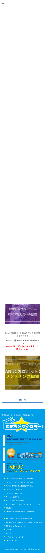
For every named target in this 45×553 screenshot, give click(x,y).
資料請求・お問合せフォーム (15, 526)
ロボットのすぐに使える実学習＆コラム (19, 486)
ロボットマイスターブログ (15, 537)
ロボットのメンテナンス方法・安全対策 (19, 482)
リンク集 (9, 529)
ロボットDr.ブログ (12, 540)
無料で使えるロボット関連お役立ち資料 (19, 518)
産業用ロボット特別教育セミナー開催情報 (20, 511)
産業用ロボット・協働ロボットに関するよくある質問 (24, 522)
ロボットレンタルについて (15, 493)
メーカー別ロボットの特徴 (15, 500)
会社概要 (9, 508)
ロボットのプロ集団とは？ (15, 489)
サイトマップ (10, 533)
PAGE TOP (41, 534)
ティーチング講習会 (12, 497)
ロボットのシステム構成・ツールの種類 (19, 478)
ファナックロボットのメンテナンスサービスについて (24, 504)
